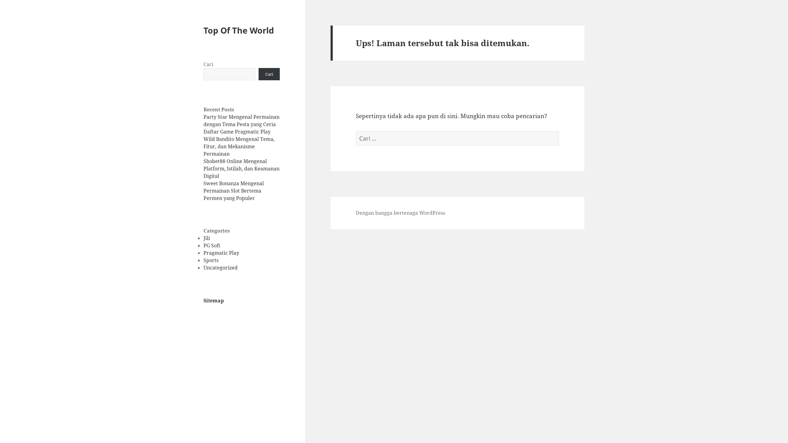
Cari (208, 64)
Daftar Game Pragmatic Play (237, 131)
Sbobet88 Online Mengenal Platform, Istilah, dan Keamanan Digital (241, 168)
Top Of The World (238, 30)
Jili (206, 238)
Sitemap (213, 300)
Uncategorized (220, 267)
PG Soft (211, 245)
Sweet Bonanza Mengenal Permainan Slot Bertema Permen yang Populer (233, 191)
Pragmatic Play (221, 252)
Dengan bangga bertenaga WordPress (400, 213)
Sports (211, 260)
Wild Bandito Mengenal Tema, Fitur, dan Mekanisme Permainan (239, 146)
